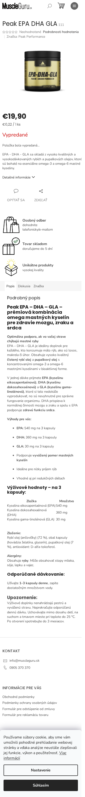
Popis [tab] (10, 286)
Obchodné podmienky (18, 697)
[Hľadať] (49, 6)
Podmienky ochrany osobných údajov (29, 703)
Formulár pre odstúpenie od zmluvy (28, 709)
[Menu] (74, 6)
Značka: (26, 36)
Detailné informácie (16, 177)
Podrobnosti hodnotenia (61, 32)
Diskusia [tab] (24, 286)
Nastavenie (41, 770)
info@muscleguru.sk (24, 660)
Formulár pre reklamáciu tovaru (25, 715)
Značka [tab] (39, 286)
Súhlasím (41, 785)
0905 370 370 (19, 667)
